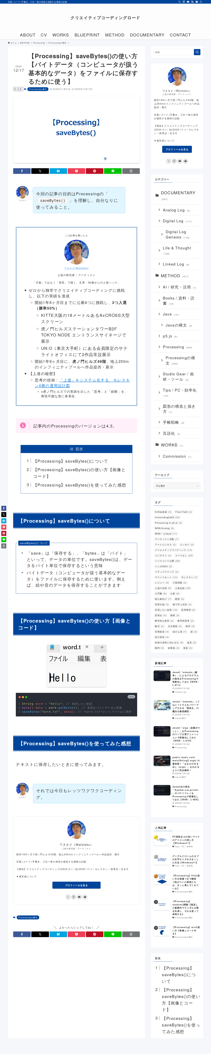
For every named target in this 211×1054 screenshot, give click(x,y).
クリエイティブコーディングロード (105, 17)
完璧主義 (162, 604)
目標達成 (162, 631)
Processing (177, 346)
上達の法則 (163, 588)
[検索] (201, 2)
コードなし (184, 555)
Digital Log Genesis (178, 234)
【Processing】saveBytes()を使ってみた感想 (79, 485)
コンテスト (163, 555)
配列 (159, 647)
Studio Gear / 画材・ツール (178, 376)
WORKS (172, 445)
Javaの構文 (179, 325)
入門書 (160, 593)
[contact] (197, 2)
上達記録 (182, 588)
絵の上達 (180, 631)
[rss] (192, 2)
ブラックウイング (167, 571)
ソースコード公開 (167, 560)
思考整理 (188, 609)
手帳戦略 (173, 422)
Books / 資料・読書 (179, 300)
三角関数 (180, 582)
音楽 (188, 647)
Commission (177, 456)
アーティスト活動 (167, 539)
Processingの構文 (38, 89)
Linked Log (176, 264)
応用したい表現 (166, 609)
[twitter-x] (179, 2)
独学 (190, 626)
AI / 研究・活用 (179, 286)
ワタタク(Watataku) (76, 268)
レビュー (162, 582)
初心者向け (163, 598)
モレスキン (189, 577)
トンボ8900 (163, 566)
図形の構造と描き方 (179, 408)
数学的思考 (186, 620)
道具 (191, 642)
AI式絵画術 (163, 511)
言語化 (171, 433)
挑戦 (175, 615)
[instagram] (184, 2)
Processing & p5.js (168, 522)
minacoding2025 (167, 517)
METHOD (175, 275)
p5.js (170, 335)
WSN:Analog (164, 528)
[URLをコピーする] (131, 171)
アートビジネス (165, 544)
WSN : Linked (166, 533)
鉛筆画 (174, 647)
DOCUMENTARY (178, 195)
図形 (179, 598)
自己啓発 (162, 637)
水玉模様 (175, 626)
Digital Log (177, 220)
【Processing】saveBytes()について (70, 461)
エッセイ (187, 544)
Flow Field (183, 511)
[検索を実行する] (197, 52)
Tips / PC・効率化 (180, 392)
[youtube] (188, 2)
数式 (159, 626)
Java (171, 313)
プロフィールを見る (76, 885)
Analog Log (176, 209)
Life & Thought (177, 250)
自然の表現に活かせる (169, 642)
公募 (175, 593)
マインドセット (166, 577)
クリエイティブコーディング (173, 549)
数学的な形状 (164, 620)
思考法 (160, 615)
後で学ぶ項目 (182, 604)
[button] (22, 171)
